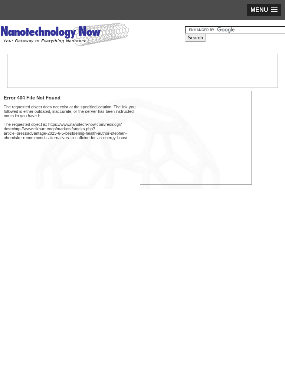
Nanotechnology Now (65, 35)
